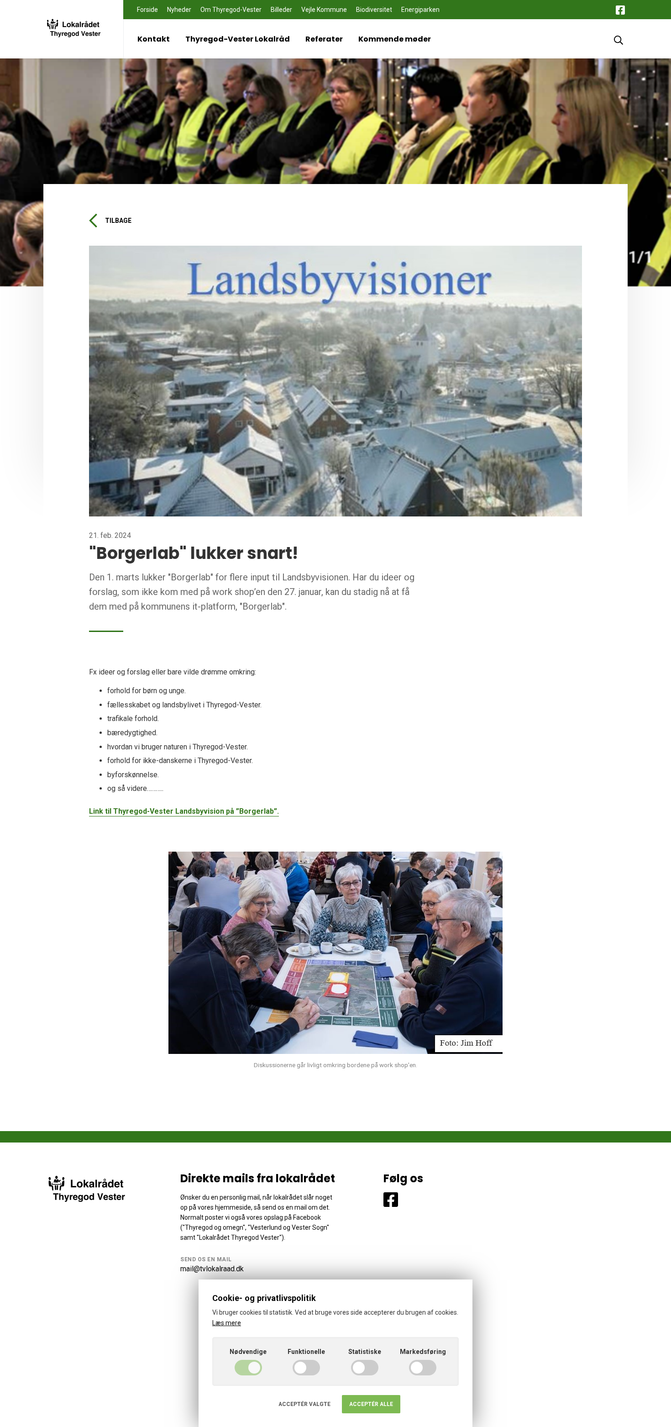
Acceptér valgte (304, 1404)
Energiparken (420, 9)
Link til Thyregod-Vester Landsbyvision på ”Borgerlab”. (184, 811)
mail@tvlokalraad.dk (212, 1268)
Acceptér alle (371, 1404)
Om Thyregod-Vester (231, 9)
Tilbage (118, 220)
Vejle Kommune (324, 9)
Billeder (281, 9)
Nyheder (179, 9)
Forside (147, 9)
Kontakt (153, 39)
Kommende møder (394, 39)
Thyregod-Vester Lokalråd (237, 39)
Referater (324, 39)
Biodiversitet (374, 9)
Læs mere (226, 1323)
